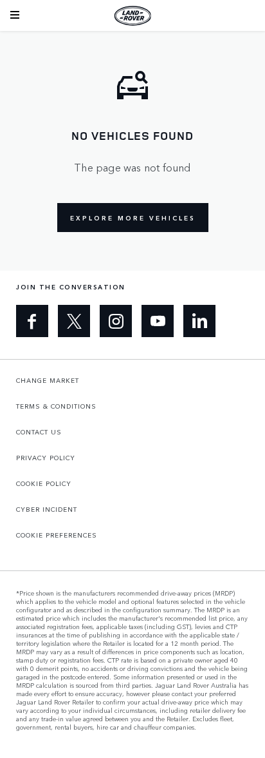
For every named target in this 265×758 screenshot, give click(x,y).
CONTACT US (39, 431)
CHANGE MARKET (47, 380)
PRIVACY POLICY (45, 457)
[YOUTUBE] (158, 321)
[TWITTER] (74, 321)
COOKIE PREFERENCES (56, 534)
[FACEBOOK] (32, 321)
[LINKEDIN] (199, 321)
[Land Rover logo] (132, 15)
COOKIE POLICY (43, 483)
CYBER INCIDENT (46, 509)
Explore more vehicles (133, 217)
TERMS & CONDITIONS (56, 406)
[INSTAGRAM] (116, 321)
